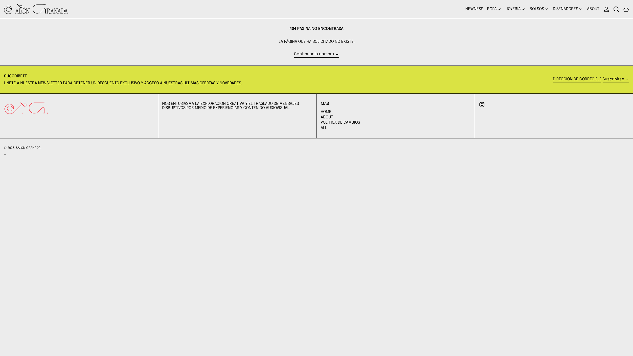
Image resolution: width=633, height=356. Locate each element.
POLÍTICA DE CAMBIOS (340, 122)
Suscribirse (613, 79)
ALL (324, 128)
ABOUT (327, 117)
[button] (616, 9)
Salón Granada (28, 148)
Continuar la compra (314, 54)
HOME (326, 112)
